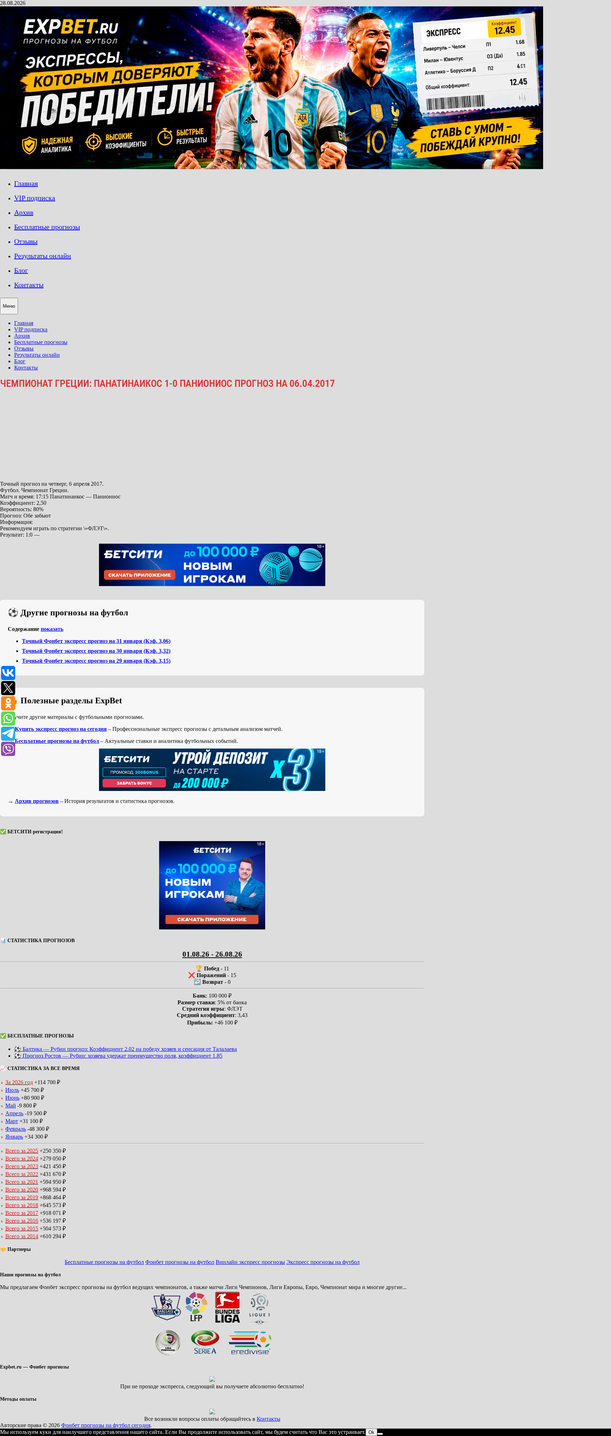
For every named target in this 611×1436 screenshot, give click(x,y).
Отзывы (25, 241)
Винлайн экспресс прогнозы (250, 1262)
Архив (23, 212)
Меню (9, 306)
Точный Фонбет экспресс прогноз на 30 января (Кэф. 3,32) (96, 651)
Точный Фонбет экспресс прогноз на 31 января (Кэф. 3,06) (96, 641)
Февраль (15, 1129)
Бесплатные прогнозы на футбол (57, 741)
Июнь (12, 1098)
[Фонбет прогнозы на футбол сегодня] (271, 167)
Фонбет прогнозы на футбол (179, 1262)
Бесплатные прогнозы (47, 227)
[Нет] (380, 1434)
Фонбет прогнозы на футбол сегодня (105, 1425)
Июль (12, 1090)
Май (10, 1106)
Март (11, 1121)
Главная (26, 183)
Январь (14, 1137)
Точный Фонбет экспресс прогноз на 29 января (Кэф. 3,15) (96, 661)
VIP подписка (34, 198)
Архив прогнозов (37, 801)
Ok (371, 1432)
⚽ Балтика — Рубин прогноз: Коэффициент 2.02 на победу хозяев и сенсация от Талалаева (125, 1049)
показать (52, 629)
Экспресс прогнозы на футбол (323, 1262)
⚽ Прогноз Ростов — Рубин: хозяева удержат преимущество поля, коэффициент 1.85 (118, 1056)
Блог (21, 270)
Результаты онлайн (42, 256)
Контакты (28, 285)
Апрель (14, 1113)
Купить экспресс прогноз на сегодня (61, 729)
